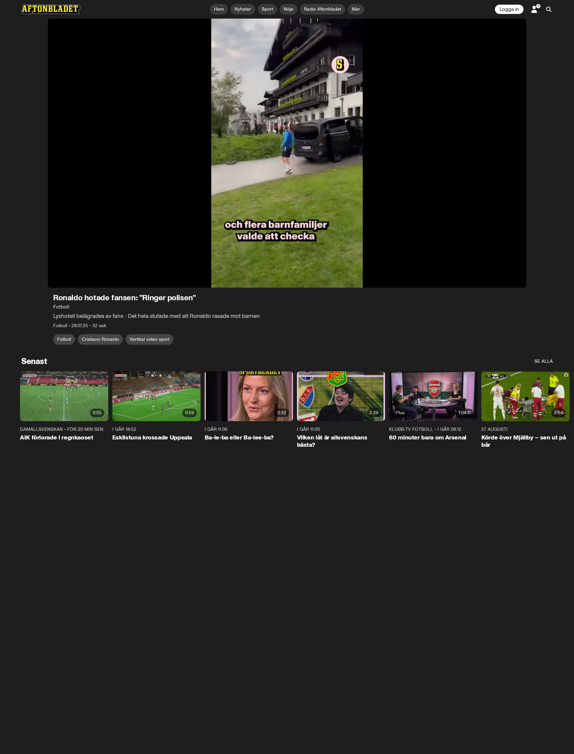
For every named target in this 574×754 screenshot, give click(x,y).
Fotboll (64, 339)
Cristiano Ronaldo (100, 339)
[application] (287, 153)
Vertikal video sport (149, 339)
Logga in (509, 9)
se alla (543, 361)
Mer (356, 9)
